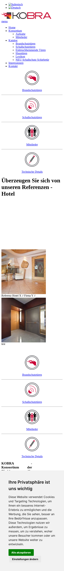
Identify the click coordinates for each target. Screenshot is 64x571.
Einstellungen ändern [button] (25, 559)
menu (4, 21)
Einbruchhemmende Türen (31, 50)
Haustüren (21, 53)
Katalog (13, 40)
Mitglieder (21, 37)
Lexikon (20, 56)
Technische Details (32, 171)
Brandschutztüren (25, 43)
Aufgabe (20, 33)
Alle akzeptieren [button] (21, 552)
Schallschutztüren (25, 46)
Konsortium (15, 30)
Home (12, 27)
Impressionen (16, 62)
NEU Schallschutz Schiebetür (32, 59)
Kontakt (13, 66)
